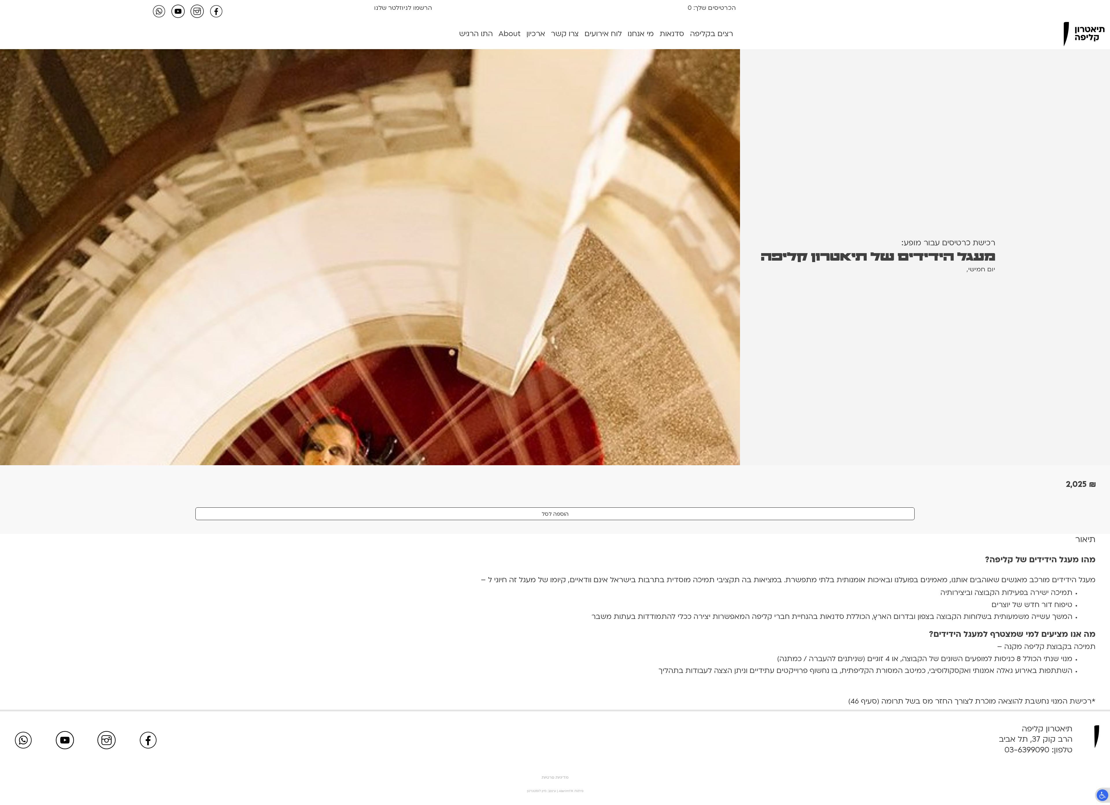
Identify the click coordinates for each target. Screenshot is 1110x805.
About (510, 34)
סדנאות (672, 34)
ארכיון (535, 34)
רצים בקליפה (711, 34)
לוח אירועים (603, 34)
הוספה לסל (555, 514)
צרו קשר (565, 34)
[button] (1102, 795)
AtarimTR (566, 791)
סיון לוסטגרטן (536, 791)
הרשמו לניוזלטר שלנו (403, 8)
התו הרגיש (476, 34)
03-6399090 (1026, 750)
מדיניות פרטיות (555, 777)
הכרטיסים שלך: (714, 8)
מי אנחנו (641, 34)
